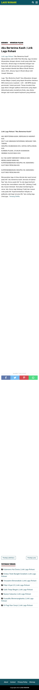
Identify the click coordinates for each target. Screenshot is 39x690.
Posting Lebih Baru (8, 558)
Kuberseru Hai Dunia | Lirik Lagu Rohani (19, 569)
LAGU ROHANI (8, 2)
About (6, 682)
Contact (13, 682)
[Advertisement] (19, 24)
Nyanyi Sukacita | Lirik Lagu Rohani (17, 594)
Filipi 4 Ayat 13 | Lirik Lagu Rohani (16, 585)
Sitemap (32, 682)
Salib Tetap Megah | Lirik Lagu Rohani (18, 590)
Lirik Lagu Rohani (7, 56)
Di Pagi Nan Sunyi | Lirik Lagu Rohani (18, 605)
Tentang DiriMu (14, 196)
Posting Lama (32, 558)
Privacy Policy (22, 682)
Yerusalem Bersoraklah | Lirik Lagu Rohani (19, 581)
